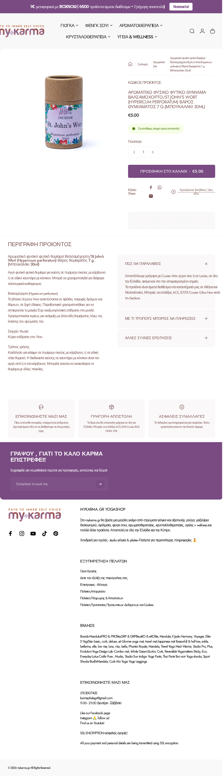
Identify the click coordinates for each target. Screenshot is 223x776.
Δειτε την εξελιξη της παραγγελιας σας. (104, 578)
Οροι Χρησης (88, 571)
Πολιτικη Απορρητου (92, 591)
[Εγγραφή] (100, 484)
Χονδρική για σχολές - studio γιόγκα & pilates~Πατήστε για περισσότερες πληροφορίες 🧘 (138, 540)
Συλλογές (139, 64)
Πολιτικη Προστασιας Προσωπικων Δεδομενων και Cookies (116, 605)
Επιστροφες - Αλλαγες (93, 585)
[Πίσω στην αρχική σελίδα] (127, 64)
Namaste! (181, 6)
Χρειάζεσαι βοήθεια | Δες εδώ (193, 192)
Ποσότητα (131, 141)
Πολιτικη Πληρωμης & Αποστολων (101, 598)
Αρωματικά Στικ (155, 64)
